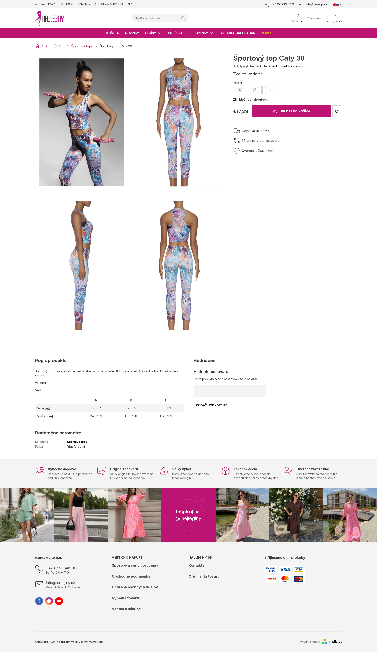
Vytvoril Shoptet (309, 641)
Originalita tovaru (204, 576)
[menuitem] (112, 33)
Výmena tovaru (125, 598)
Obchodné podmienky (75, 4)
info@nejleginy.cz (60, 583)
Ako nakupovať (46, 4)
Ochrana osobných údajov (135, 587)
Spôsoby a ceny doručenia (113, 4)
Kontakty (196, 565)
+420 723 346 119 (61, 568)
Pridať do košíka (295, 111)
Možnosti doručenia (254, 99)
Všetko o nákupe (126, 609)
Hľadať (183, 18)
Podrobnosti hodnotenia (287, 66)
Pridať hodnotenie (212, 405)
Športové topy (77, 441)
